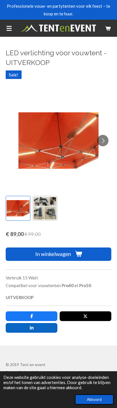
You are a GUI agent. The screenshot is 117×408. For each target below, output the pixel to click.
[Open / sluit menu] (9, 28)
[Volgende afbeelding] (102, 140)
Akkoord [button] (94, 399)
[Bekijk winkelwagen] (108, 28)
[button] (18, 208)
